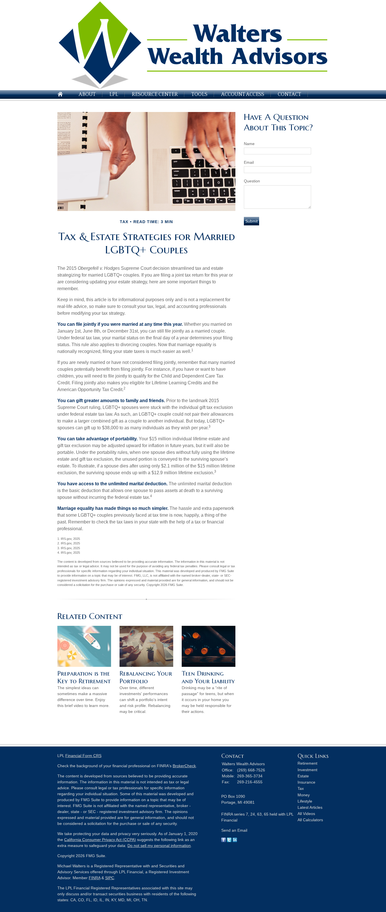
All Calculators (310, 820)
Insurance (306, 782)
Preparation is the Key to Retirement (83, 677)
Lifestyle (305, 801)
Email (249, 162)
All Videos (306, 813)
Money (304, 795)
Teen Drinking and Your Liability (208, 677)
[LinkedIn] (235, 840)
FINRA (94, 878)
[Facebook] (223, 840)
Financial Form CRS (83, 755)
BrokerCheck (184, 766)
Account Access (242, 94)
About (87, 94)
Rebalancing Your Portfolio (146, 677)
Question (252, 181)
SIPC (109, 878)
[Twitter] (229, 840)
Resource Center (155, 94)
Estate (303, 776)
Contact (289, 94)
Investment (307, 769)
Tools (199, 94)
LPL (113, 94)
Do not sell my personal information (159, 845)
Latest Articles (310, 807)
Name (249, 143)
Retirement (307, 763)
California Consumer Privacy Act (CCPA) (100, 839)
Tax (301, 788)
